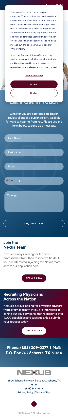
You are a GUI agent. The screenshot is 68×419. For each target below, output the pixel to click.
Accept (34, 84)
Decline (34, 93)
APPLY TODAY (34, 278)
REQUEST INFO (34, 223)
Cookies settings (34, 75)
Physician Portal (54, 5)
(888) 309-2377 (34, 347)
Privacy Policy (25, 392)
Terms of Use (43, 392)
